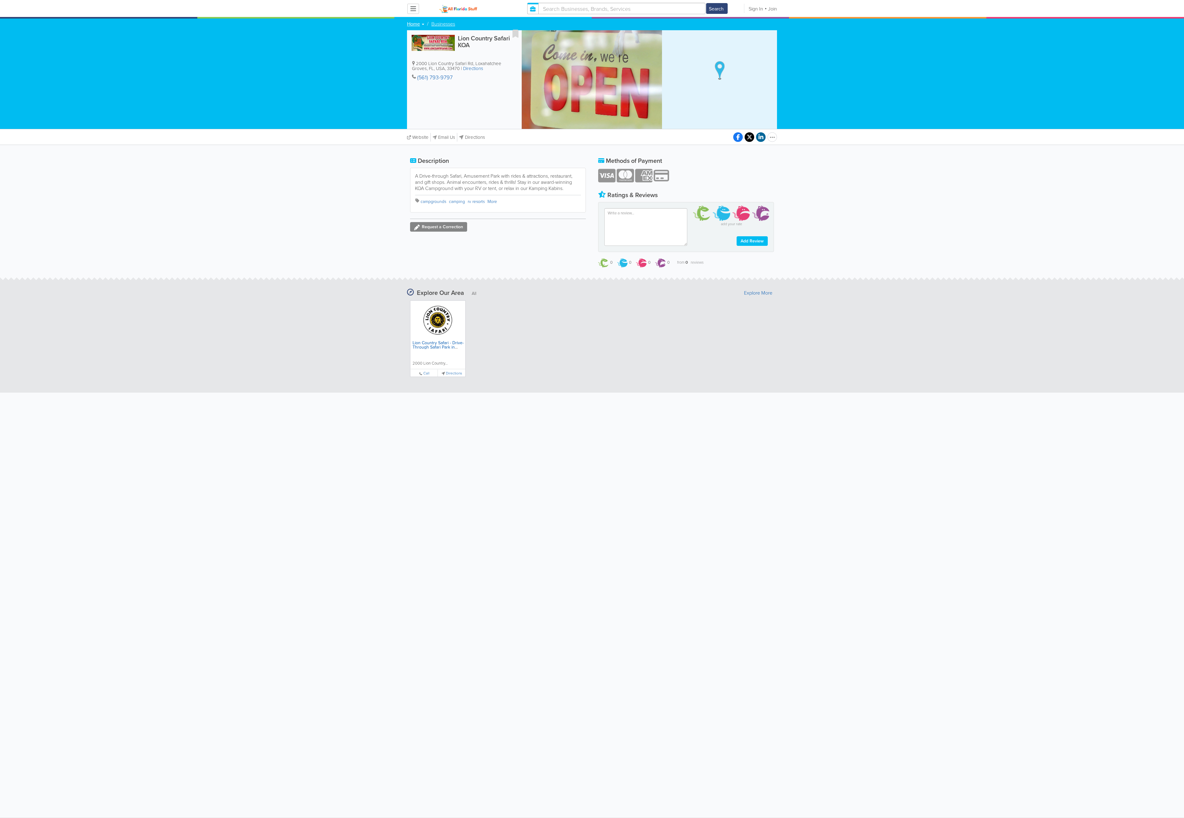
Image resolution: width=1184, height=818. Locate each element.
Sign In (756, 8)
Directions (473, 68)
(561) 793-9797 (435, 77)
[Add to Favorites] (515, 34)
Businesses (443, 23)
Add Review (752, 241)
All (474, 293)
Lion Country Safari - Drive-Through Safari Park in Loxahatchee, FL (438, 347)
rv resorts (476, 201)
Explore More (758, 292)
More (492, 201)
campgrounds (433, 201)
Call (426, 373)
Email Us (446, 137)
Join (772, 8)
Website (420, 137)
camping (457, 201)
